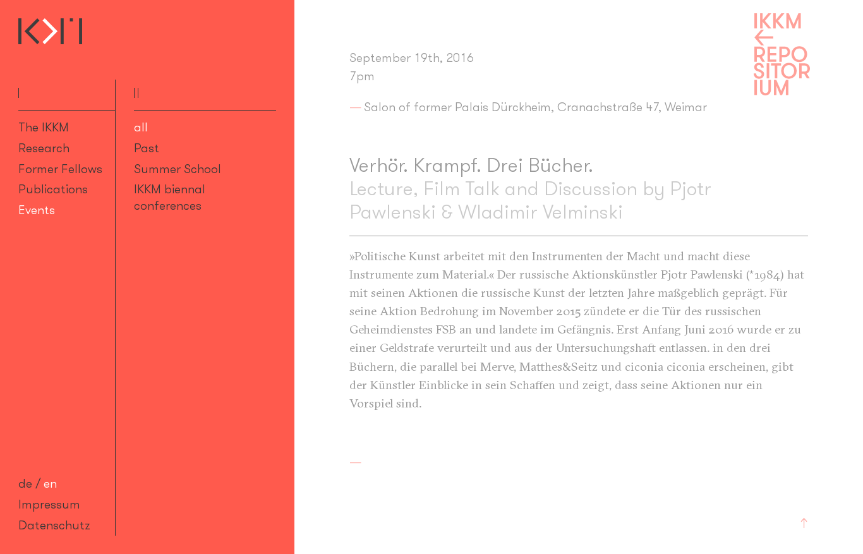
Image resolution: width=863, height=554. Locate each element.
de (25, 483)
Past (146, 147)
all (141, 127)
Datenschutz (54, 525)
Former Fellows (60, 168)
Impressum (49, 504)
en (50, 483)
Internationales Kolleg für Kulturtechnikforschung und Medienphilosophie (50, 31)
